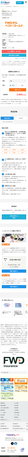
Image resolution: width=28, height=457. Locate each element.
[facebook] (15, 443)
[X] (12, 443)
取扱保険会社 (17, 426)
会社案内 (3, 423)
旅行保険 (3, 414)
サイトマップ (17, 419)
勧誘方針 (16, 423)
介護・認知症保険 (5, 407)
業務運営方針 (4, 426)
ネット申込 (16, 414)
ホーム (2, 6)
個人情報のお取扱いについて (19, 429)
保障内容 (21, 118)
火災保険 (16, 410)
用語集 (2, 417)
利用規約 (16, 417)
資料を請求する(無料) (14, 55)
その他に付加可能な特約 (7, 121)
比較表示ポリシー (5, 419)
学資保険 (16, 407)
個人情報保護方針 (5, 428)
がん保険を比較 (8, 6)
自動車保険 (16, 412)
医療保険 (3, 403)
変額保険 (3, 410)
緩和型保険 (3, 405)
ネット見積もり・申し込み (14, 51)
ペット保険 (3, 412)
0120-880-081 (11, 448)
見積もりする (17, 89)
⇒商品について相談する (20, 58)
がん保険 (16, 403)
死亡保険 (16, 405)
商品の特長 (7, 118)
